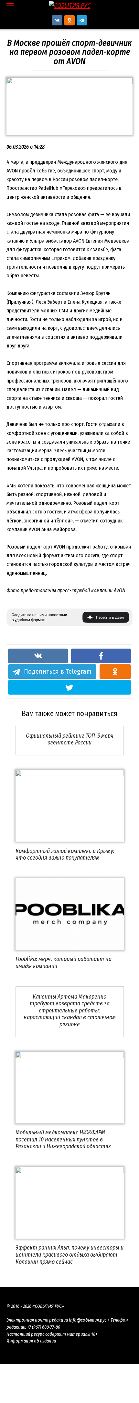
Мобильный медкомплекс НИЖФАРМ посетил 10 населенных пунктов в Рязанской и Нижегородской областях (63, 1139)
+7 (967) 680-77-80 (43, 1327)
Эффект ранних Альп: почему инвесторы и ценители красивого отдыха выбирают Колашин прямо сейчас (69, 1254)
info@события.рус (87, 1320)
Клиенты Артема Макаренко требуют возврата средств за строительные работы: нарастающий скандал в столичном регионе (70, 1010)
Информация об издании (31, 1341)
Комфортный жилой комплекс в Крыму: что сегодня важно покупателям (65, 854)
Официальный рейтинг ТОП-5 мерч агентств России (69, 739)
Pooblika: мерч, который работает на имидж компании (64, 962)
